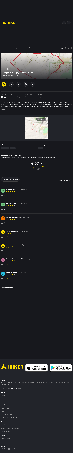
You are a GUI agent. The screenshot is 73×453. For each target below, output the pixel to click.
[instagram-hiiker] (14, 449)
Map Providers (5, 405)
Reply (8, 195)
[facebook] (64, 48)
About (3, 395)
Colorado (3, 48)
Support (3, 399)
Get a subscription (6, 414)
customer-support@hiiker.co (10, 428)
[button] (4, 109)
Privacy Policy (5, 438)
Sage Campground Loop (26, 48)
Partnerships (5, 408)
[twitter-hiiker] (8, 449)
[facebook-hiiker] (3, 449)
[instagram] (70, 48)
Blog (2, 402)
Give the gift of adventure (9, 417)
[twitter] (67, 48)
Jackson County (12, 48)
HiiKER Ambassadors (7, 425)
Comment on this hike (10, 179)
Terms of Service (6, 442)
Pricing (3, 411)
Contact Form (5, 431)
